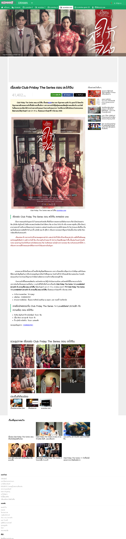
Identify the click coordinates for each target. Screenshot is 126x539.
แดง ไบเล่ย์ (4, 520)
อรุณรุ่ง (3, 510)
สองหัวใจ (4, 507)
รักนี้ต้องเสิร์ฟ (5, 497)
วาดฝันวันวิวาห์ (5, 515)
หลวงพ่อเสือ (4, 530)
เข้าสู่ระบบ (118, 3)
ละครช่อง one (67, 7)
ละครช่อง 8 (54, 7)
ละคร (50, 103)
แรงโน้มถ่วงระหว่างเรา (7, 481)
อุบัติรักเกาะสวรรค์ (6, 523)
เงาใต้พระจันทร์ (5, 484)
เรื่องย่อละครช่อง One (17, 408)
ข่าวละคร (17, 7)
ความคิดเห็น (57, 95)
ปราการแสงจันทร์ (6, 489)
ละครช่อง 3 (29, 7)
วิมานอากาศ (4, 512)
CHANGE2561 (28, 325)
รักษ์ (2, 528)
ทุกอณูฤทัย (4, 525)
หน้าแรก (7, 7)
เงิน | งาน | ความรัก (6, 517)
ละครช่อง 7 (41, 7)
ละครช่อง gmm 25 (83, 7)
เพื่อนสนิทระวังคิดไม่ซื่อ (8, 499)
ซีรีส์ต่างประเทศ (100, 7)
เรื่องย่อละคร (32, 408)
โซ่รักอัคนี (4, 479)
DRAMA (23, 3)
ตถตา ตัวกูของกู (5, 491)
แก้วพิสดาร (4, 494)
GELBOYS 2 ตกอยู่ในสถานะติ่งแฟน (11, 486)
